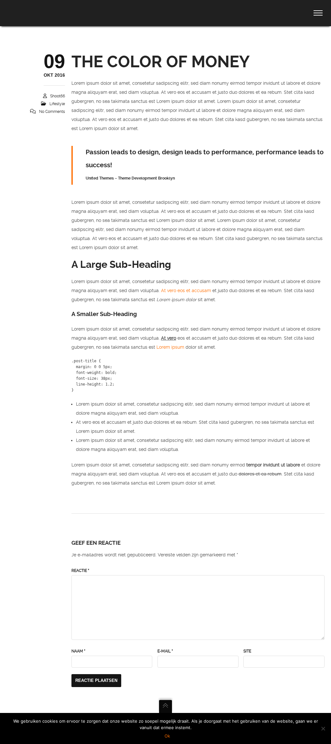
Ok (167, 736)
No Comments (52, 111)
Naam (78, 651)
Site (247, 651)
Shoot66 (57, 96)
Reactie (80, 570)
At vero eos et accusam (186, 290)
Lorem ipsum (170, 347)
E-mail (165, 651)
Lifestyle (57, 104)
